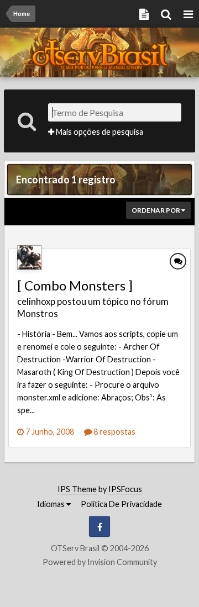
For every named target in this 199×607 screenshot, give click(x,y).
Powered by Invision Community (100, 562)
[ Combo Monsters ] (75, 285)
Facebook (99, 526)
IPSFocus (125, 489)
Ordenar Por (156, 210)
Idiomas (51, 504)
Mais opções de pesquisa (98, 131)
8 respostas (113, 431)
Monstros (37, 313)
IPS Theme (77, 489)
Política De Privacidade (121, 504)
